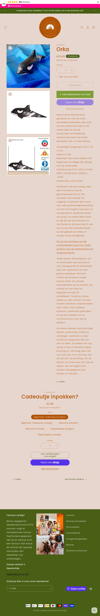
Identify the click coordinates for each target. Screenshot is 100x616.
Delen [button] (18, 479)
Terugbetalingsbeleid (76, 539)
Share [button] (62, 381)
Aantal (59, 65)
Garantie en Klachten (76, 550)
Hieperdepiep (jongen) (62, 428)
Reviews (70, 544)
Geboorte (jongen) (68, 423)
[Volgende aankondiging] (95, 11)
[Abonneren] (50, 588)
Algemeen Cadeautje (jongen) (49, 417)
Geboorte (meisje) (35, 428)
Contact (70, 515)
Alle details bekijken (74, 479)
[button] (5, 27)
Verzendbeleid (73, 533)
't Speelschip (45, 610)
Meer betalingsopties (50, 469)
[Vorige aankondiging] (5, 11)
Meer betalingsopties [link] (75, 108)
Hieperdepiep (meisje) (49, 434)
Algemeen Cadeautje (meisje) (37, 423)
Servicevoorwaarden (76, 521)
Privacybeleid (72, 527)
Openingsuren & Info (18, 574)
